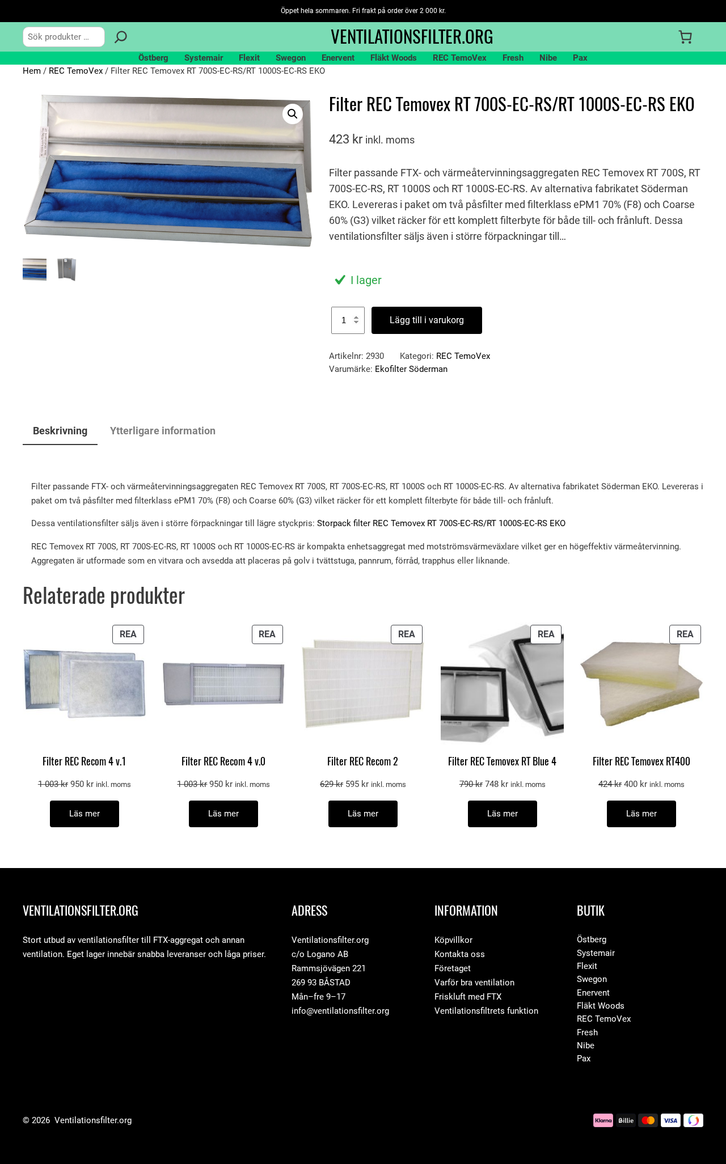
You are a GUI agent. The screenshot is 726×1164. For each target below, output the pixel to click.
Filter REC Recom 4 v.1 (84, 762)
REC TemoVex (76, 71)
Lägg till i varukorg (427, 320)
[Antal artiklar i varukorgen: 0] (685, 37)
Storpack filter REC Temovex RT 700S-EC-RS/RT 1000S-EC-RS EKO (441, 523)
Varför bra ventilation (474, 982)
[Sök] (121, 37)
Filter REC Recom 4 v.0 (223, 762)
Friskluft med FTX (467, 997)
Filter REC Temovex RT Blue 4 (502, 762)
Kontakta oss (459, 954)
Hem (32, 71)
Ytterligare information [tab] (163, 431)
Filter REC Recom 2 (362, 762)
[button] (292, 114)
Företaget (452, 968)
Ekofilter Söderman (411, 369)
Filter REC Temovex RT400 (641, 762)
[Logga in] (662, 37)
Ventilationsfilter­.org (412, 36)
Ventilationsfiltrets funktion (486, 1011)
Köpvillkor (453, 940)
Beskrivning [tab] (60, 431)
